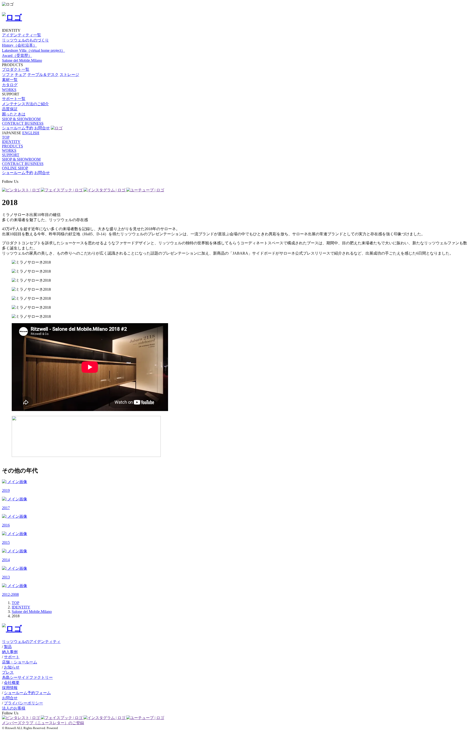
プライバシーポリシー (23, 703)
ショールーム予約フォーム (27, 693)
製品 (8, 647)
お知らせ (12, 667)
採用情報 (10, 688)
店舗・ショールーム (19, 662)
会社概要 (12, 682)
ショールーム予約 (17, 128)
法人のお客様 (13, 708)
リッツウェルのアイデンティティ (31, 641)
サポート (12, 657)
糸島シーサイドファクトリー (27, 677)
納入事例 (10, 652)
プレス (8, 672)
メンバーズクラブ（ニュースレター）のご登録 (43, 723)
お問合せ (42, 128)
